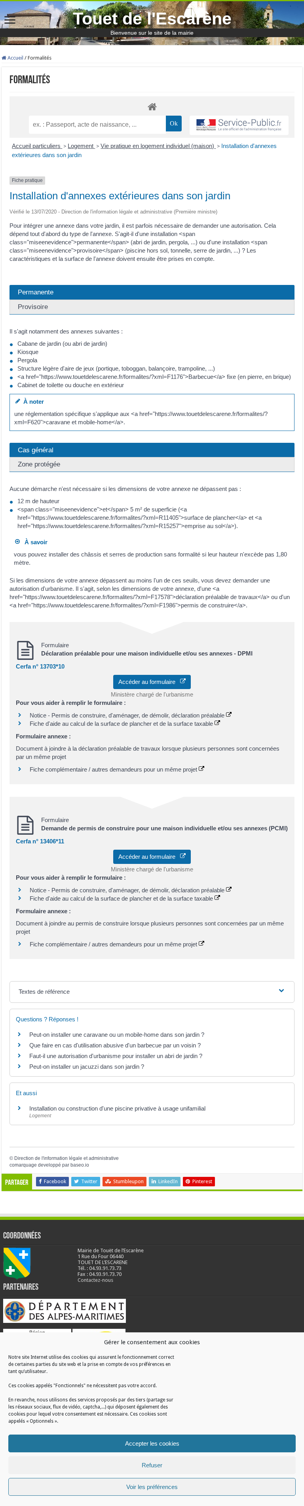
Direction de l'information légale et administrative (66, 1158)
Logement (81, 145)
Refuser (152, 1465)
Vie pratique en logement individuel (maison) (158, 145)
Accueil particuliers (37, 145)
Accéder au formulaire (149, 681)
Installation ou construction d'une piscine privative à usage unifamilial (117, 1108)
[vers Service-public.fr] (239, 125)
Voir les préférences (152, 1487)
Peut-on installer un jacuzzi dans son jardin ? (86, 1066)
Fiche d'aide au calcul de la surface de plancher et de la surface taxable (122, 723)
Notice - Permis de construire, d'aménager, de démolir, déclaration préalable (128, 715)
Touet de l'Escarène (152, 18)
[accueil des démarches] (152, 106)
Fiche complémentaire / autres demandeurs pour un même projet (114, 769)
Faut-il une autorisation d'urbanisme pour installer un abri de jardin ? (115, 1056)
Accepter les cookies (152, 1443)
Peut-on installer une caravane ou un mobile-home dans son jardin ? (116, 1034)
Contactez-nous (95, 1280)
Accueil (14, 58)
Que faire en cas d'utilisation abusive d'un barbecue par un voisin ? (115, 1045)
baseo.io (79, 1165)
